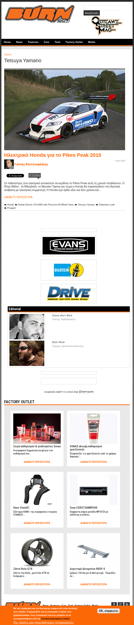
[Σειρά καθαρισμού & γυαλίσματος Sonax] (37, 415)
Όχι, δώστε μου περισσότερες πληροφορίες (43, 622)
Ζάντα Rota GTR (22, 568)
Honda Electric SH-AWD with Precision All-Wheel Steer (46, 204)
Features (33, 42)
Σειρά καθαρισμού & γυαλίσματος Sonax (37, 446)
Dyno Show (58, 342)
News (19, 42)
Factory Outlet (74, 42)
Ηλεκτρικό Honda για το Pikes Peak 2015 (52, 155)
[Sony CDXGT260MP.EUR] (93, 476)
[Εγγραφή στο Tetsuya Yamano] (7, 221)
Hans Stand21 (21, 507)
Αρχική (7, 54)
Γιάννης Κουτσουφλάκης (31, 164)
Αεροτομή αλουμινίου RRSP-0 (87, 568)
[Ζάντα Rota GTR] (37, 537)
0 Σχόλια (34, 175)
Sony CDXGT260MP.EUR (83, 507)
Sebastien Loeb (107, 204)
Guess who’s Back (62, 315)
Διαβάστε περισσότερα (18, 197)
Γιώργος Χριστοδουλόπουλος (68, 346)
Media (91, 42)
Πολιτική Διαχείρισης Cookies (55, 619)
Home (7, 42)
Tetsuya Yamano (86, 204)
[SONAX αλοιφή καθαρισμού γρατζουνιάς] (93, 415)
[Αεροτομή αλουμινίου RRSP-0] (93, 537)
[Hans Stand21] (37, 476)
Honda (10, 204)
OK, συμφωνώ (108, 610)
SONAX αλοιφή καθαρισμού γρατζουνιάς (86, 448)
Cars (46, 42)
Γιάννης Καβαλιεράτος (64, 319)
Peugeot (11, 208)
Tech (57, 42)
